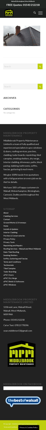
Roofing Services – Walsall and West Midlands (22, 249)
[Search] (33, 13)
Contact (6, 219)
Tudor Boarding (9, 272)
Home (5, 226)
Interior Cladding (10, 232)
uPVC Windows (9, 285)
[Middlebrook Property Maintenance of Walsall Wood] (19, 13)
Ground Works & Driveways (14, 222)
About (5, 213)
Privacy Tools (9, 242)
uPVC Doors (8, 275)
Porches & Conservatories (14, 236)
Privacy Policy (9, 239)
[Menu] (39, 13)
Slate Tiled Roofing (11, 252)
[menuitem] (33, 13)
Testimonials (8, 265)
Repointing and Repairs (12, 245)
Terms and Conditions (12, 262)
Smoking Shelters (10, 255)
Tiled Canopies (9, 268)
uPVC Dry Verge (10, 278)
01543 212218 (31, 4)
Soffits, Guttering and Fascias (15, 258)
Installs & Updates (10, 229)
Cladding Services (10, 216)
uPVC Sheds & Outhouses (13, 281)
